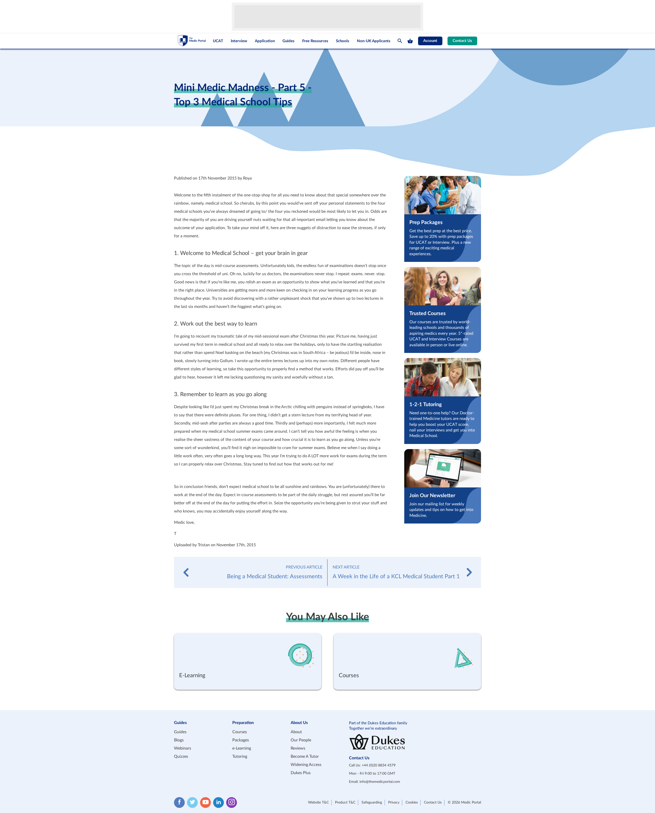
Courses (239, 732)
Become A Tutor (305, 756)
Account (430, 41)
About (296, 732)
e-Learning (241, 748)
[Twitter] (192, 802)
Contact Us (462, 41)
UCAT (218, 41)
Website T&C (318, 802)
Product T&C (345, 802)
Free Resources (315, 41)
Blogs (179, 740)
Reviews (298, 748)
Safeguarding (372, 802)
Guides (288, 41)
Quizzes (181, 756)
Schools (342, 41)
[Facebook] (179, 802)
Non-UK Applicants (373, 41)
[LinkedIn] (218, 802)
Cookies (412, 802)
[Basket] (410, 41)
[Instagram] (231, 802)
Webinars (182, 748)
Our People (301, 740)
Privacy (393, 802)
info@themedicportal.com (379, 782)
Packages (240, 740)
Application (265, 41)
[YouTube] (205, 802)
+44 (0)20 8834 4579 (379, 765)
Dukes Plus (301, 773)
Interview (239, 41)
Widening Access (306, 765)
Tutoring (239, 756)
